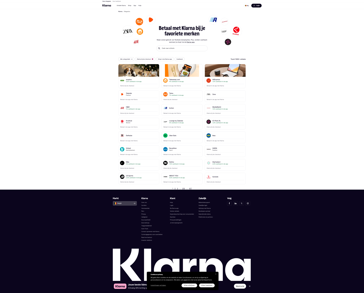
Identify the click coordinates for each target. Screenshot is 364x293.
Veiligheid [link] (144, 217)
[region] (182, 281)
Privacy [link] (143, 214)
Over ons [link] (144, 202)
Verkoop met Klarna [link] (205, 208)
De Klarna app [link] (174, 208)
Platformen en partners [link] (206, 217)
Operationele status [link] (205, 214)
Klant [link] (172, 198)
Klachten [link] (172, 217)
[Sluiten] (216, 274)
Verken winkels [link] (174, 211)
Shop (129, 5)
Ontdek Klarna (121, 5)
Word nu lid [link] (240, 286)
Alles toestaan (206, 285)
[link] (229, 203)
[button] (247, 6)
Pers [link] (142, 211)
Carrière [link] (143, 205)
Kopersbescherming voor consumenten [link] (182, 214)
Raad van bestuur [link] (146, 237)
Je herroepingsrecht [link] (176, 223)
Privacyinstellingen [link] (175, 220)
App (135, 5)
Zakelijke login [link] (203, 205)
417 (190, 188)
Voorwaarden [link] (145, 208)
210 (183, 188)
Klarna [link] (144, 198)
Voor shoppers (106, 1)
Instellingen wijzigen (158, 285)
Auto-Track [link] (144, 229)
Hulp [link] (171, 202)
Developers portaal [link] (204, 211)
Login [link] (171, 205)
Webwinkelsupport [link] (204, 202)
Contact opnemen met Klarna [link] (150, 231)
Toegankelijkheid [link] (146, 226)
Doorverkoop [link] (145, 223)
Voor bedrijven (117, 1)
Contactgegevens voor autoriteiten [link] (152, 234)
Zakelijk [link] (202, 198)
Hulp (139, 5)
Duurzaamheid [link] (145, 220)
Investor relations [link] (146, 240)
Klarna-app (190, 42)
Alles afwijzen (189, 285)
